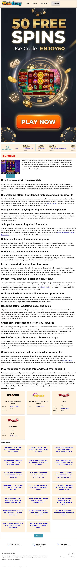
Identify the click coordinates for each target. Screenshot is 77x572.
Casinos (34, 3)
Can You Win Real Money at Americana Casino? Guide (38, 525)
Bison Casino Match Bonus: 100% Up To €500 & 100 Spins (38, 450)
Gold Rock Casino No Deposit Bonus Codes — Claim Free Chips (64, 475)
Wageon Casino (67, 360)
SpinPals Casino (44, 287)
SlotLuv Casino (51, 203)
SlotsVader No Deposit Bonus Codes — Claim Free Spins (13, 475)
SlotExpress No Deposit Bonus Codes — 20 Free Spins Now (13, 513)
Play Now (10, 176)
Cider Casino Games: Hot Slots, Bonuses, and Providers (13, 525)
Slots (27, 3)
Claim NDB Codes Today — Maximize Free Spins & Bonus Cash (64, 487)
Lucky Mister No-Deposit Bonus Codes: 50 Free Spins (38, 487)
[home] (12, 6)
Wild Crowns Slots (71, 148)
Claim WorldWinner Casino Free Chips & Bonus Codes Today (13, 500)
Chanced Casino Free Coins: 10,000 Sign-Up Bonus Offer (38, 475)
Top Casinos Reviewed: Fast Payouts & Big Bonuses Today (13, 462)
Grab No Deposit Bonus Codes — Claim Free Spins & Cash (38, 500)
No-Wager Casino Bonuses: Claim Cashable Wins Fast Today (64, 501)
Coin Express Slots (22, 148)
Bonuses (55, 3)
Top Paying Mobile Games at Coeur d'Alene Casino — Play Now (38, 513)
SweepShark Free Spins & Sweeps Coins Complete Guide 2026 (64, 450)
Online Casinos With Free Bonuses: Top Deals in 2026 (64, 513)
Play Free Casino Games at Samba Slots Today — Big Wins (13, 487)
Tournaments (45, 3)
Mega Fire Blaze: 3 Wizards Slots (53, 148)
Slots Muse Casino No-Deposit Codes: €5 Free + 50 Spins (38, 462)
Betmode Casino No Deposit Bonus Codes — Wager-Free (13, 450)
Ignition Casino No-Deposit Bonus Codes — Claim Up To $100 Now (64, 462)
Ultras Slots (36, 148)
